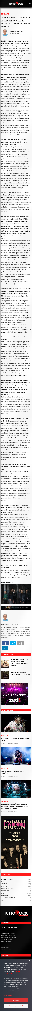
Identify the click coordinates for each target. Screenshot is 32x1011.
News (2, 893)
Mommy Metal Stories (7, 888)
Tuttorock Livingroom (8, 898)
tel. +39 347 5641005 (6, 939)
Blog (2, 881)
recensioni (4, 895)
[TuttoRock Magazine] (16, 4)
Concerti (4, 735)
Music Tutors (5, 891)
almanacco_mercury (7, 879)
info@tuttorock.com (7, 941)
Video (3, 900)
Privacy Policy (5, 947)
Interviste (5, 14)
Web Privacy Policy (6, 949)
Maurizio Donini (18, 32)
